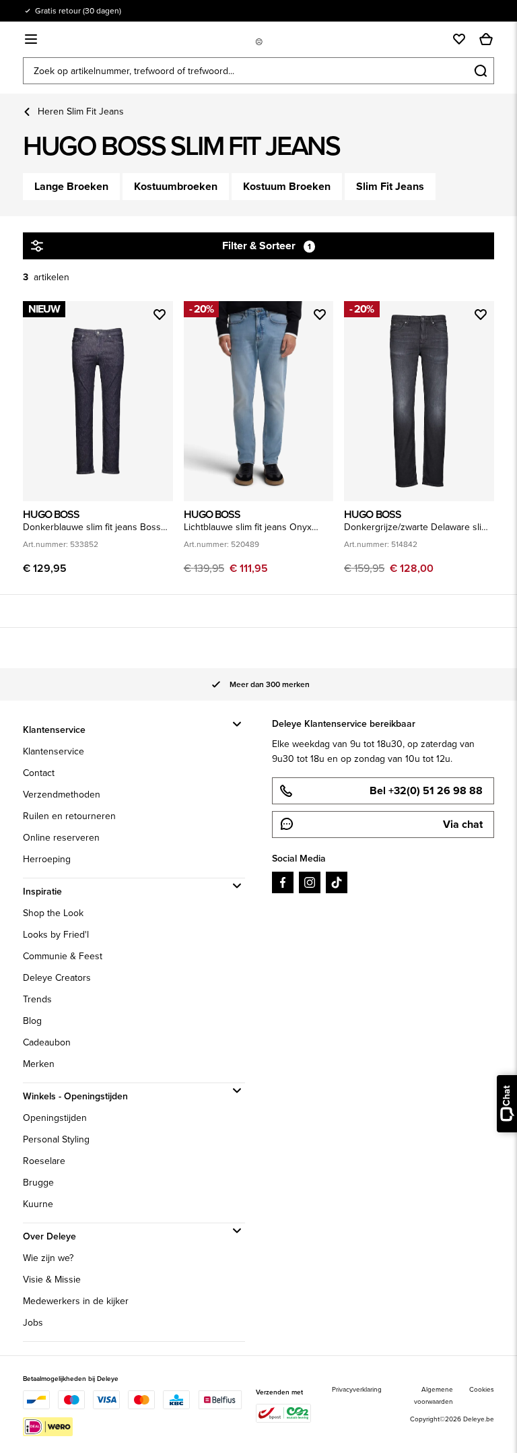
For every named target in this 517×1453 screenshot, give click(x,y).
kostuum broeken (287, 186)
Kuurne (38, 1204)
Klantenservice (53, 751)
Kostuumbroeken (175, 186)
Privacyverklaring (357, 1389)
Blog (32, 1021)
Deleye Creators (57, 978)
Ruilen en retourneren (69, 816)
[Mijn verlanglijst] (459, 39)
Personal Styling (56, 1139)
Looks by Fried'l (56, 935)
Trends (37, 999)
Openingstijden (55, 1118)
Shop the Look (53, 913)
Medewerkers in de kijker (76, 1301)
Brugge (38, 1182)
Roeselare (44, 1161)
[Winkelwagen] (486, 39)
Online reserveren (61, 838)
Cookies (481, 1389)
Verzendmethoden (61, 794)
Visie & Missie (52, 1279)
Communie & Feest (62, 956)
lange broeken (71, 186)
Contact (39, 773)
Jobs (33, 1323)
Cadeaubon (47, 1042)
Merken (39, 1064)
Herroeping (47, 859)
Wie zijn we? (48, 1258)
